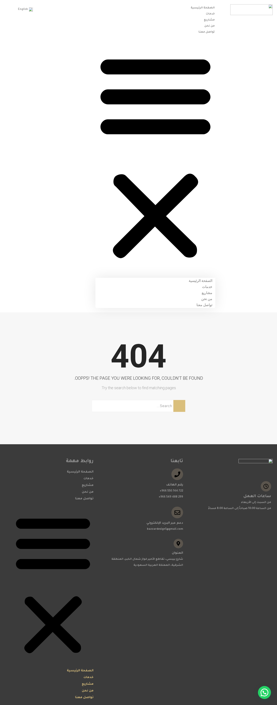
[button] (155, 156)
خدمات (210, 14)
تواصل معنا (206, 32)
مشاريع (209, 20)
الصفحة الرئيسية (203, 7)
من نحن (209, 26)
